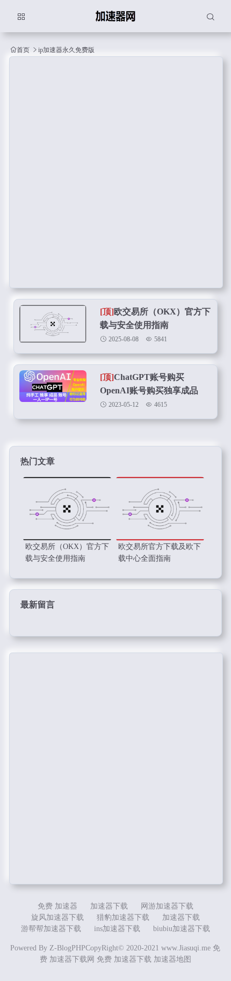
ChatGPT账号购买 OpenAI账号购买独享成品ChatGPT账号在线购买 (149, 390)
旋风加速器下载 (57, 917)
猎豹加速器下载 (123, 917)
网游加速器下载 (167, 906)
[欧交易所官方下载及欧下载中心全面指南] (160, 509)
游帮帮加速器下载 (51, 929)
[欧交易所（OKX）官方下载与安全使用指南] (52, 329)
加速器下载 (109, 906)
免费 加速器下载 (124, 959)
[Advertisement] (115, 172)
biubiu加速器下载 (181, 929)
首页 (23, 49)
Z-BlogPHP (67, 948)
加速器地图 (172, 959)
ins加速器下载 (117, 929)
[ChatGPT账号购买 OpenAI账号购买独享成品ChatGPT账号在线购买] (52, 394)
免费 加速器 (57, 906)
